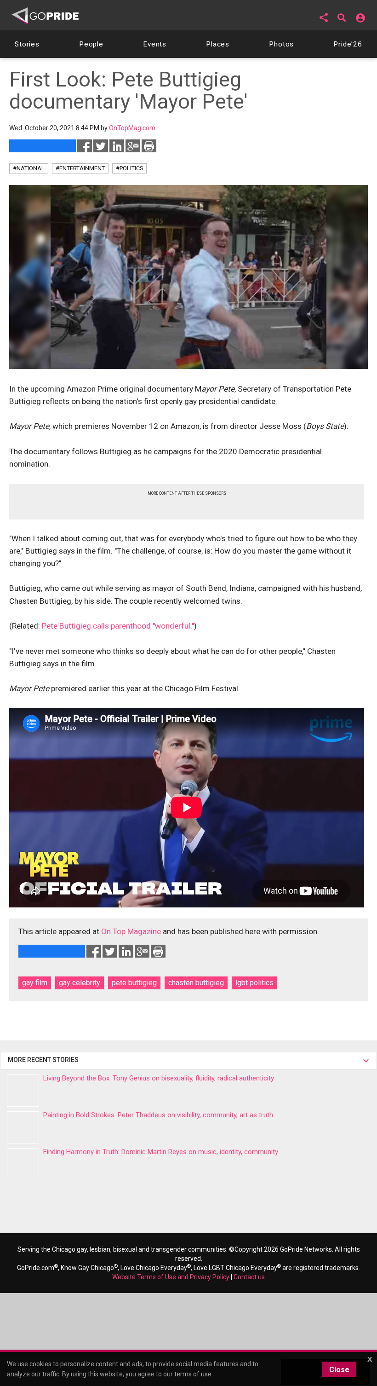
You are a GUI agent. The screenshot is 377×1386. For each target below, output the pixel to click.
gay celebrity (79, 982)
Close (339, 1369)
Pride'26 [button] (347, 44)
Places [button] (217, 44)
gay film (34, 982)
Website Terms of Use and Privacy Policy (170, 1277)
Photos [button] (281, 44)
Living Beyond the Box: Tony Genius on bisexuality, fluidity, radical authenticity (158, 1078)
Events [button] (154, 44)
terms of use (192, 1374)
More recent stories (44, 1059)
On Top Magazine (131, 931)
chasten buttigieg (196, 982)
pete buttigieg (134, 982)
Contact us (249, 1277)
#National (29, 168)
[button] (323, 17)
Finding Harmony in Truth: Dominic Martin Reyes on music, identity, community (160, 1152)
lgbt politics (254, 982)
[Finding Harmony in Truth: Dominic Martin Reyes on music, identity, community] (23, 1164)
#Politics (129, 168)
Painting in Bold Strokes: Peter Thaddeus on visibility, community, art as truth (158, 1115)
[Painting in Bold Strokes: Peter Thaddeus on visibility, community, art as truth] (23, 1127)
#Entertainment (80, 168)
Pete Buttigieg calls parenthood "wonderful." (118, 625)
